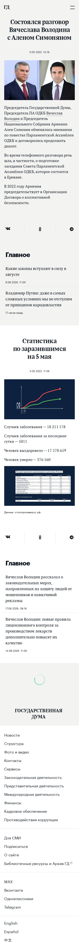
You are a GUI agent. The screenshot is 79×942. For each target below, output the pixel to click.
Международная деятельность (32, 794)
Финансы (12, 802)
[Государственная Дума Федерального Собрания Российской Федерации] (6, 7)
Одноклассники (18, 898)
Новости (12, 734)
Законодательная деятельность (33, 777)
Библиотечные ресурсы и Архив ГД (36, 863)
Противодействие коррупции (31, 819)
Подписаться (16, 846)
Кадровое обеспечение (25, 811)
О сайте (11, 854)
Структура (14, 743)
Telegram (12, 906)
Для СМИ (12, 837)
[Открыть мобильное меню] (72, 7)
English (10, 922)
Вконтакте (13, 889)
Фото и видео (16, 751)
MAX (8, 881)
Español (11, 931)
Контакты (12, 760)
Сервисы (12, 768)
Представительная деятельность (34, 785)
